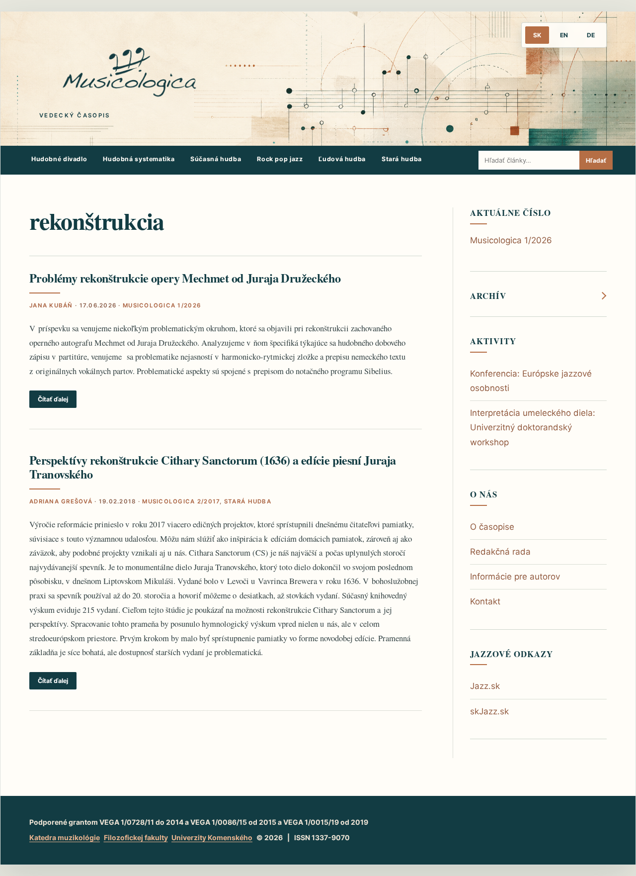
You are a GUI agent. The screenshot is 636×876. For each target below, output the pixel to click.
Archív (488, 296)
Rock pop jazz (280, 159)
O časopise (492, 527)
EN (564, 35)
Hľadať (596, 160)
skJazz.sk (489, 711)
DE (591, 35)
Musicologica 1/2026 (162, 305)
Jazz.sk (485, 686)
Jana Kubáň (51, 305)
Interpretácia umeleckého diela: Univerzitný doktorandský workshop (532, 427)
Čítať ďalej (53, 399)
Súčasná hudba (215, 159)
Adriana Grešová (60, 501)
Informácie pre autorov (515, 577)
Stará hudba (402, 159)
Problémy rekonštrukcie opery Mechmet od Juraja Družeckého (184, 278)
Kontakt (485, 601)
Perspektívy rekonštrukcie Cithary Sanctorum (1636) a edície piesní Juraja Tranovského (212, 466)
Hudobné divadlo (59, 159)
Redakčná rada (500, 552)
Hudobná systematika (138, 159)
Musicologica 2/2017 (181, 501)
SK (537, 35)
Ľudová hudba (342, 159)
